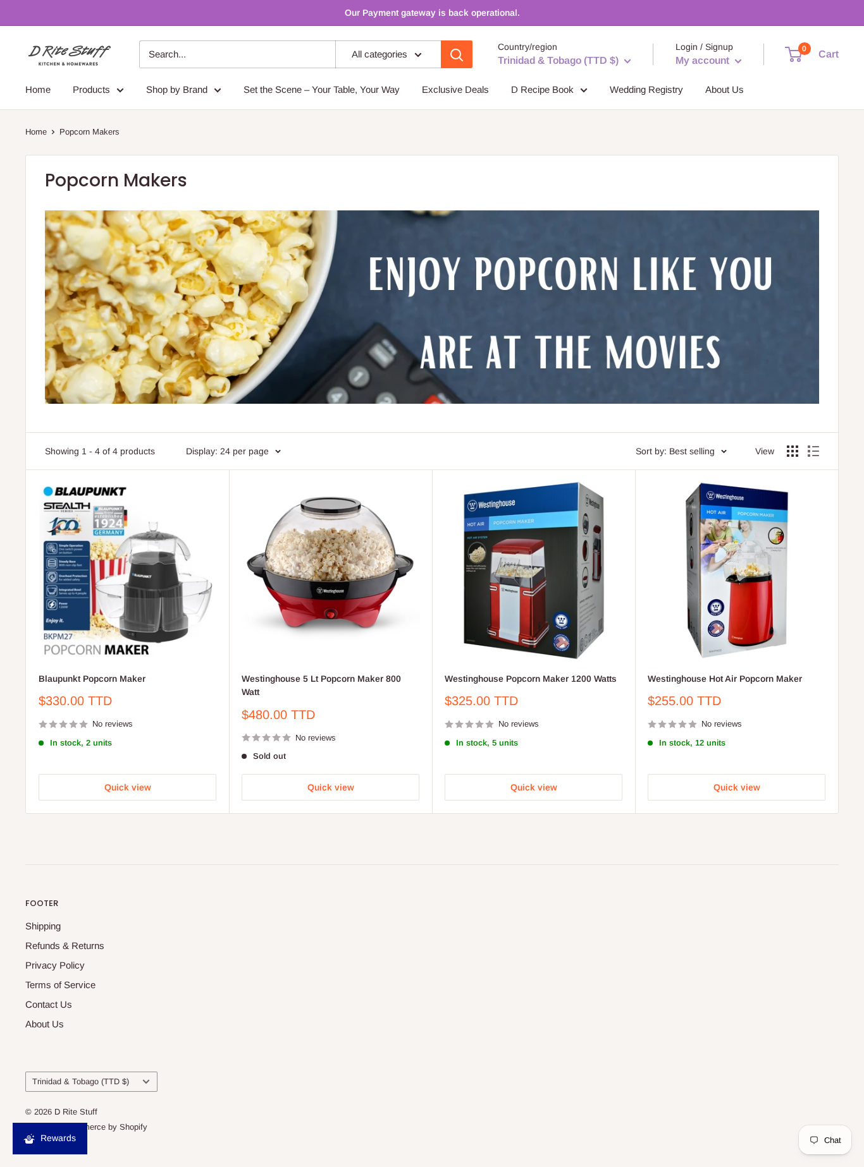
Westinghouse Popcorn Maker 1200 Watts (531, 679)
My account (704, 60)
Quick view (127, 787)
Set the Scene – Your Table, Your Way (322, 89)
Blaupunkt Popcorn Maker (92, 679)
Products (91, 89)
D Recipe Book (542, 89)
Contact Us (48, 1004)
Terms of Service (60, 984)
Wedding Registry (646, 89)
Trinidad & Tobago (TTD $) (80, 1081)
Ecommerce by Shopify (104, 1127)
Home (38, 89)
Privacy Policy (55, 965)
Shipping (43, 926)
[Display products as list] (813, 451)
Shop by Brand (176, 89)
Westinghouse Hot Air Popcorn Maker (725, 679)
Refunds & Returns (64, 945)
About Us (724, 89)
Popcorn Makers (89, 131)
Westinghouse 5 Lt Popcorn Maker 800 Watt (321, 686)
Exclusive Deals (455, 89)
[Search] (456, 54)
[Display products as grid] (792, 451)
